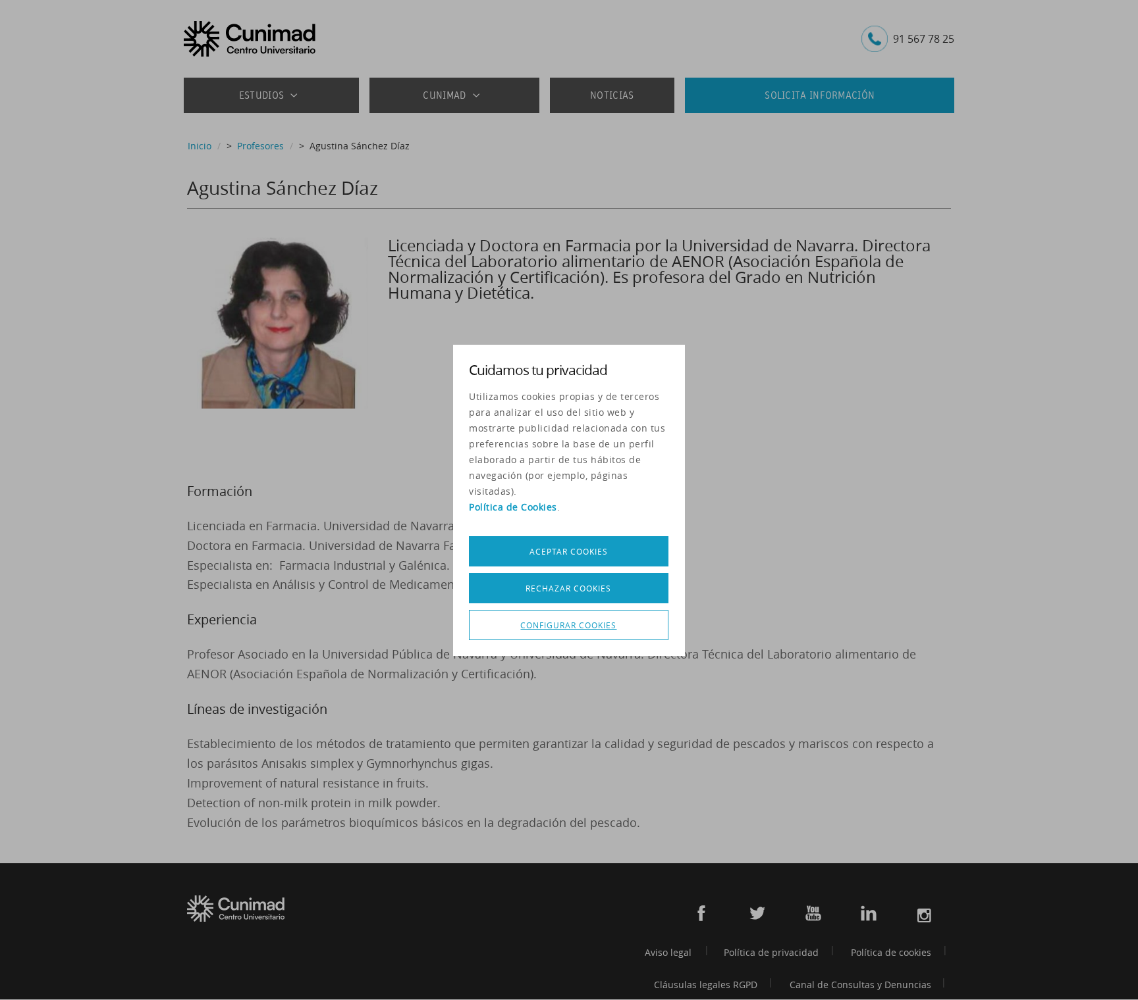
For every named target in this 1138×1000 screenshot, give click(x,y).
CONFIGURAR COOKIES (568, 625)
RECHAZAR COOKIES (568, 588)
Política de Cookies (513, 507)
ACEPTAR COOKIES (568, 551)
